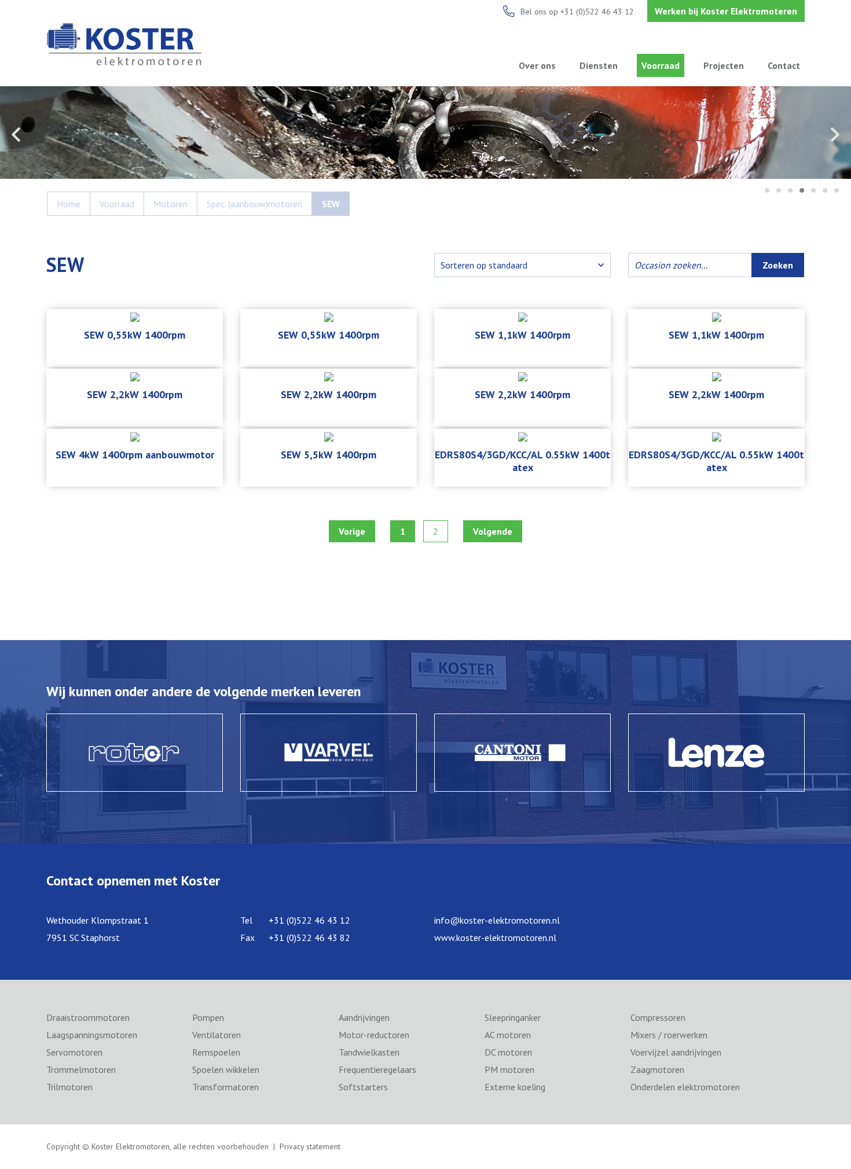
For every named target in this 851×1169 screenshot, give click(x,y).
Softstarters (363, 1087)
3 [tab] (790, 191)
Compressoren (657, 1017)
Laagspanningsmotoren (91, 1035)
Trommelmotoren (81, 1069)
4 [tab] (802, 191)
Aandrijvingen (364, 1017)
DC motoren (508, 1052)
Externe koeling (515, 1087)
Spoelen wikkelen (225, 1069)
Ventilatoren (216, 1035)
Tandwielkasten (369, 1052)
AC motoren (508, 1035)
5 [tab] (813, 191)
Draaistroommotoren (88, 1017)
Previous (16, 134)
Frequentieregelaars (377, 1069)
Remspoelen (216, 1052)
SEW (331, 203)
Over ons (537, 65)
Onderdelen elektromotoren (685, 1087)
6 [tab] (825, 191)
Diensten (598, 65)
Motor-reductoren (374, 1035)
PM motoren (509, 1069)
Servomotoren (74, 1052)
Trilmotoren (69, 1087)
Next (835, 134)
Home (68, 203)
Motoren (170, 203)
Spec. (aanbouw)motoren (254, 203)
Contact (784, 65)
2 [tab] (778, 191)
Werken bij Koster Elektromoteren (726, 11)
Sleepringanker (513, 1017)
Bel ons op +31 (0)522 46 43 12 (577, 11)
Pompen (208, 1017)
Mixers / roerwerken (668, 1035)
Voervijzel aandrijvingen (675, 1052)
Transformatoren (225, 1087)
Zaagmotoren (657, 1069)
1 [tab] (767, 191)
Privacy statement (310, 1146)
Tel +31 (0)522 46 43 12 (295, 920)
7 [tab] (836, 191)
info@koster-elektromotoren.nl (497, 920)
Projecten (723, 65)
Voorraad (660, 65)
